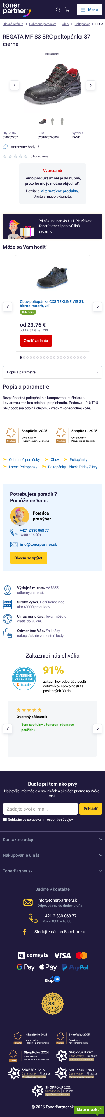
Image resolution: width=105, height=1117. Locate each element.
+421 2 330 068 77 (34, 530)
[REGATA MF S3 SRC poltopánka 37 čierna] (52, 112)
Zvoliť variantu (36, 341)
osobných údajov (60, 820)
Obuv (65, 24)
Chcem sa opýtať (28, 558)
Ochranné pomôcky (42, 24)
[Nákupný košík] (67, 9)
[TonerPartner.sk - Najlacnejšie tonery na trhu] (17, 10)
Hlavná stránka (13, 24)
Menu (93, 10)
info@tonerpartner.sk (38, 544)
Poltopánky (82, 24)
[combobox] (52, 372)
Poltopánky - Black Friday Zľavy (72, 467)
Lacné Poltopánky (23, 467)
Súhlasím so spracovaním (40, 820)
